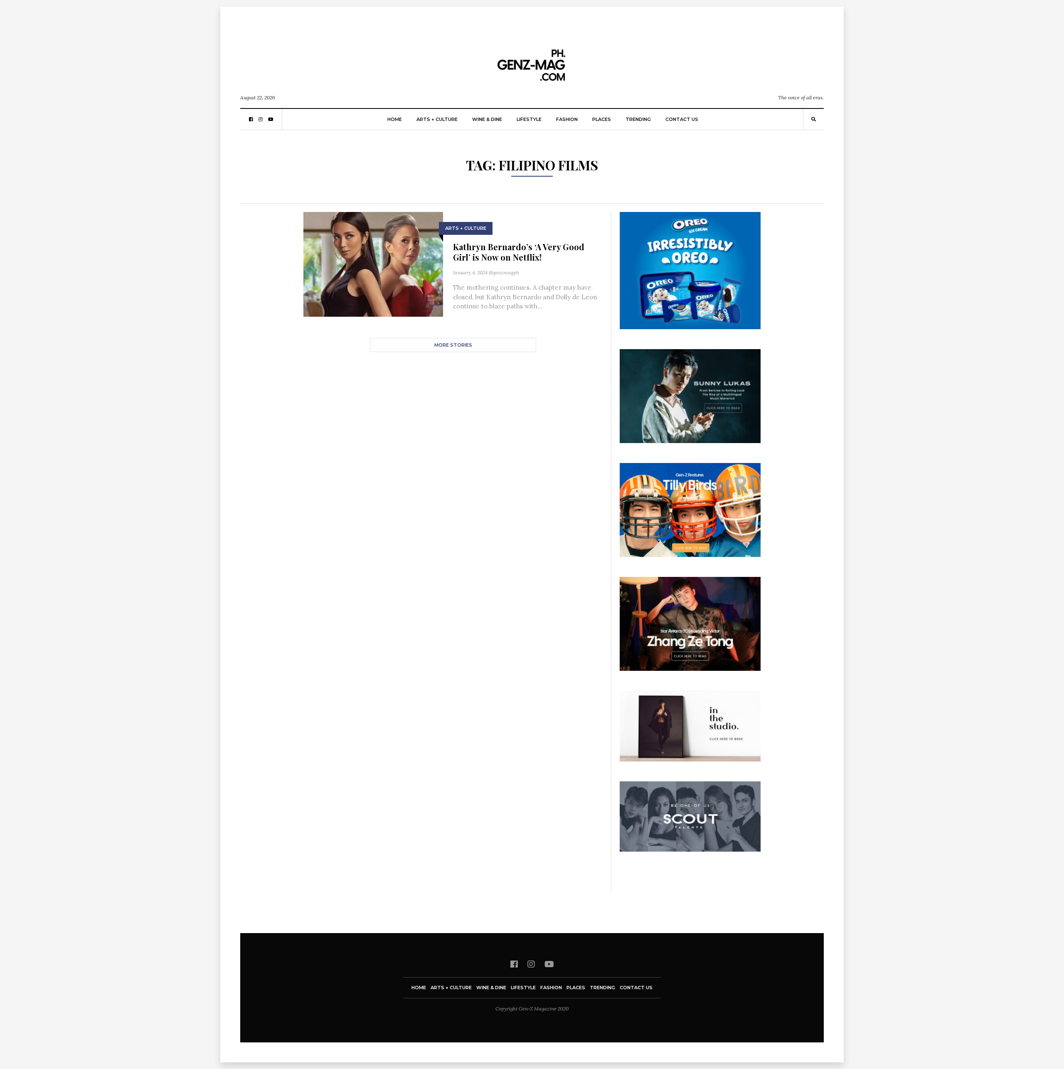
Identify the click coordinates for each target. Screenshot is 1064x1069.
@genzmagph (504, 272)
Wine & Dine (487, 119)
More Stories (453, 345)
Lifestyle (529, 119)
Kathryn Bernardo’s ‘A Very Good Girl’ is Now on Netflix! (518, 252)
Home (394, 119)
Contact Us (681, 119)
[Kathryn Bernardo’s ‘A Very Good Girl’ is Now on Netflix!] (373, 264)
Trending (638, 119)
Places (601, 119)
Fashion (567, 119)
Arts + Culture (437, 119)
